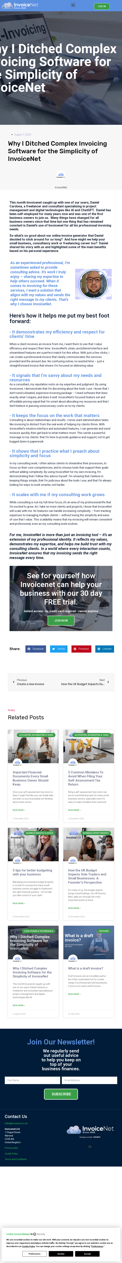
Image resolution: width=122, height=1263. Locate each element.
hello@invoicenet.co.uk (16, 1123)
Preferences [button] (97, 1246)
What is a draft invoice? (85, 968)
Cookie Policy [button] (28, 1246)
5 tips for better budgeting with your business (32, 872)
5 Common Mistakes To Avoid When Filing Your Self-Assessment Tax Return (85, 778)
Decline (61, 1254)
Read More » (19, 810)
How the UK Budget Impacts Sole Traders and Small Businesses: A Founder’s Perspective (87, 876)
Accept (87, 1254)
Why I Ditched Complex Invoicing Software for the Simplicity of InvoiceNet (32, 972)
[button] (73, 4)
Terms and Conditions (16, 1159)
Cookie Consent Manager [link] (18, 1234)
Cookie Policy (11, 1153)
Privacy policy (11, 1148)
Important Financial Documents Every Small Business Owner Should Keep (30, 778)
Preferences (35, 1254)
